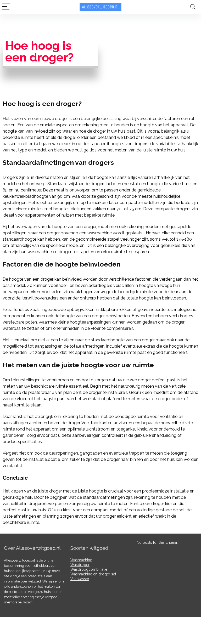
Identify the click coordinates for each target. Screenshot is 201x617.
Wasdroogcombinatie (88, 569)
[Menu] (6, 7)
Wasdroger (80, 565)
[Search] (193, 7)
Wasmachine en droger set (93, 574)
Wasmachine (81, 560)
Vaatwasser (79, 579)
